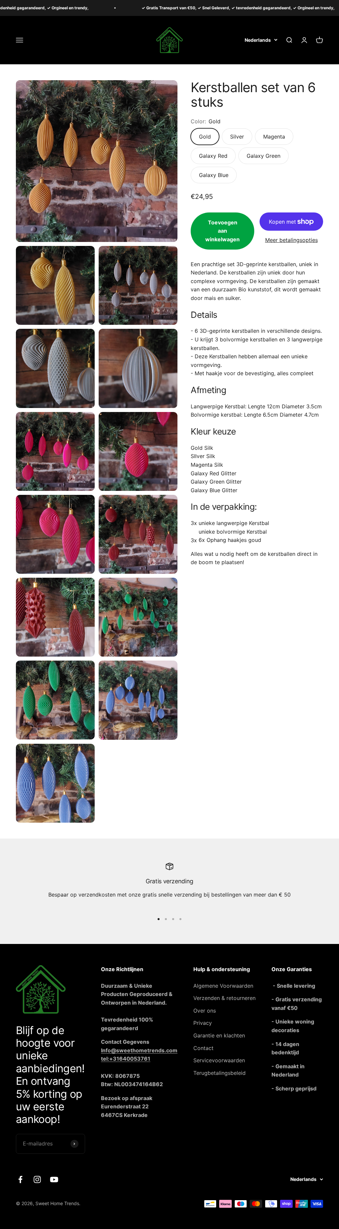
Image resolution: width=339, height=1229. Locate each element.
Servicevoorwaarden (219, 1060)
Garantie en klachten (219, 1035)
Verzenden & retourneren (224, 998)
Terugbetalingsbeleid (219, 1073)
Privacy (202, 1023)
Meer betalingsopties (291, 240)
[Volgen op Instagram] (37, 1179)
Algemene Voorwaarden (223, 985)
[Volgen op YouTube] (54, 1179)
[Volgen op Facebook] (20, 1179)
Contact (203, 1048)
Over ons (204, 1010)
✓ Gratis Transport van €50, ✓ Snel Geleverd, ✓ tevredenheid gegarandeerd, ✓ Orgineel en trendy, (208, 7)
